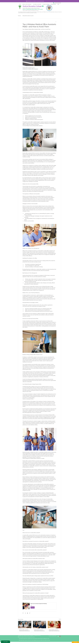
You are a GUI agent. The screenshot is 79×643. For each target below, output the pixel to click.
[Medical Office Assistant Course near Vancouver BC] (54, 624)
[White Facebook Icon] (58, 636)
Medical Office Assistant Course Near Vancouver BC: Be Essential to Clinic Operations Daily (39, 630)
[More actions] (55, 21)
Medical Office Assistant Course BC (28, 15)
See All (60, 619)
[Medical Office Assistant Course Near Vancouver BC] (24, 624)
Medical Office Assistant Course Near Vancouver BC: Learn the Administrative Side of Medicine (24, 630)
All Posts (19, 15)
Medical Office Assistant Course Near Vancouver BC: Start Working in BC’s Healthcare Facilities (54, 630)
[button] (39, 605)
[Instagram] (60, 636)
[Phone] (53, 2)
